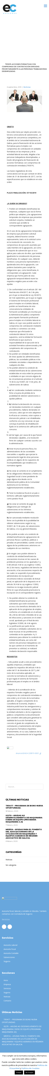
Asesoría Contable (11, 953)
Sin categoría (11, 865)
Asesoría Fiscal (10, 949)
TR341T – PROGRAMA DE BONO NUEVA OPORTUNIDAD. (24, 807)
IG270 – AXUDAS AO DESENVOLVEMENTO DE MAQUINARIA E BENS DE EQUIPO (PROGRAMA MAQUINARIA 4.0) (24, 818)
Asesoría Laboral (10, 945)
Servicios (6, 919)
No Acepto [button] (29, 1072)
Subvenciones (9, 957)
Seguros (7, 961)
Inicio (6, 980)
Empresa (7, 984)
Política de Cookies (30, 1068)
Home (4, 62)
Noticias (13, 62)
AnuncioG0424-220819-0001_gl (28, 753)
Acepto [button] (18, 1072)
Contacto (7, 1000)
